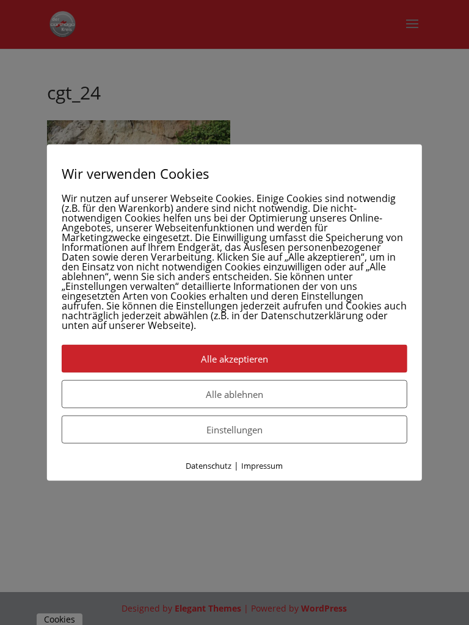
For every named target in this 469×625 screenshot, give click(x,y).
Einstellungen (234, 430)
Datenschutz (208, 465)
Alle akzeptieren (234, 359)
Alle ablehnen (234, 394)
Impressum (262, 465)
